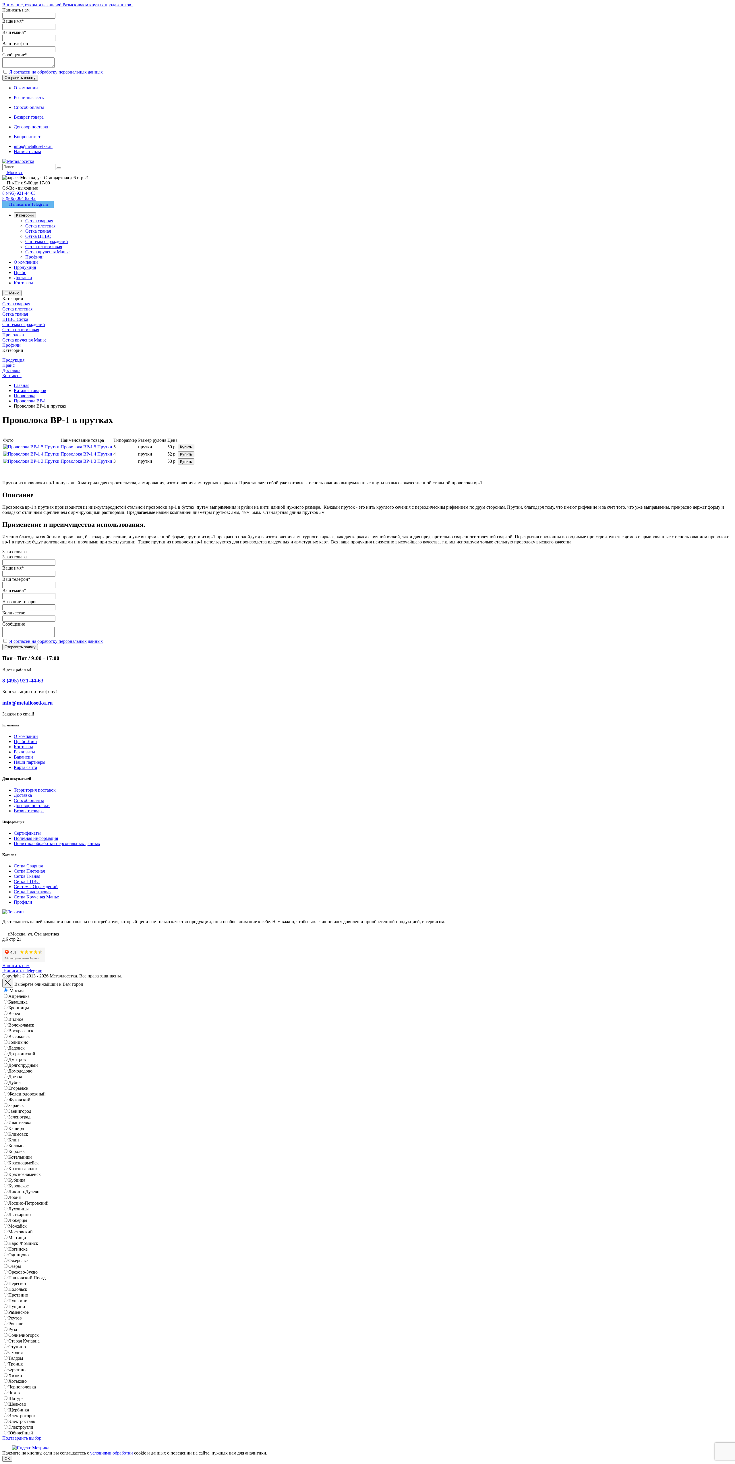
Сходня (15, 1352)
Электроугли (20, 1427)
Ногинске (18, 1249)
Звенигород (19, 1111)
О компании (26, 736)
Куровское (18, 1185)
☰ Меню (12, 293)
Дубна (14, 1082)
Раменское (18, 1312)
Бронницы (18, 1007)
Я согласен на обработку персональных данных (56, 72)
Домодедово (20, 1070)
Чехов (14, 1392)
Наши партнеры (29, 762)
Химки (15, 1375)
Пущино (16, 1306)
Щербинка (18, 1409)
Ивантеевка (19, 1122)
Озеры (14, 1266)
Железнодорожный (27, 1093)
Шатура (16, 1398)
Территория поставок (35, 790)
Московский (20, 1231)
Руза (12, 1329)
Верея (14, 1013)
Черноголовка (22, 1386)
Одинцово (18, 1254)
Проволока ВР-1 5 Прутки (86, 446)
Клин (13, 1139)
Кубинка (16, 1180)
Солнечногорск (23, 1335)
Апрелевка (19, 996)
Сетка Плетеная (29, 871)
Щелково (17, 1404)
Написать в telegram (22, 970)
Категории (25, 215)
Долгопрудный (23, 1065)
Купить (186, 447)
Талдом (15, 1358)
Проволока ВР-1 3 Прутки (86, 461)
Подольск (17, 1289)
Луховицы (18, 1208)
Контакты (23, 746)
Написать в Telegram (28, 204)
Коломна (17, 1145)
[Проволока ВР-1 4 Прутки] (31, 454)
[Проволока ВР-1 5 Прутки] (31, 446)
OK (7, 1459)
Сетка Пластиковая (32, 891)
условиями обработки (111, 1453)
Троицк (15, 1363)
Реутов (15, 1318)
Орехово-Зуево (23, 1272)
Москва (16, 990)
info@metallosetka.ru (33, 146)
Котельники (20, 1157)
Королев (16, 1151)
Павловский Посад (27, 1277)
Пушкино (17, 1300)
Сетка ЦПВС (27, 881)
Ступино (17, 1346)
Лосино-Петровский (28, 1203)
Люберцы (17, 1220)
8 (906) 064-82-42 (19, 198)
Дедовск (16, 1048)
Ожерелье (18, 1260)
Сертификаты (27, 833)
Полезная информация (36, 838)
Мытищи (17, 1237)
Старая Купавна (24, 1340)
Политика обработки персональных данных (57, 843)
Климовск (18, 1134)
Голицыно (18, 1042)
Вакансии (23, 757)
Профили (23, 902)
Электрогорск (22, 1415)
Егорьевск (18, 1088)
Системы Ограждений (36, 886)
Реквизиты (24, 751)
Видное (15, 1019)
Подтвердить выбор (21, 1438)
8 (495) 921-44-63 (19, 193)
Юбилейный (20, 1432)
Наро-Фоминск (23, 1243)
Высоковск (19, 1036)
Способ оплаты (29, 800)
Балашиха (18, 1002)
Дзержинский (21, 1053)
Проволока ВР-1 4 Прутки (86, 454)
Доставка (23, 795)
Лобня (14, 1197)
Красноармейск (23, 1162)
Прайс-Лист (25, 741)
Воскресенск (20, 1030)
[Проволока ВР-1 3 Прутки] (31, 461)
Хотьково (17, 1381)
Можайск (17, 1226)
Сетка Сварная (28, 865)
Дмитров (17, 1059)
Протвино (18, 1295)
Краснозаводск (23, 1168)
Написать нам (27, 151)
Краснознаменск (24, 1174)
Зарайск (16, 1105)
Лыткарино (19, 1214)
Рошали (16, 1323)
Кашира (16, 1128)
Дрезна (15, 1076)
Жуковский (19, 1099)
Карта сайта (25, 767)
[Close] (7, 983)
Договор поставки (32, 805)
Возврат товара (29, 810)
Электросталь (21, 1421)
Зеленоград (19, 1116)
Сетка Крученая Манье (36, 896)
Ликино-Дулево (23, 1191)
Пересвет (17, 1283)
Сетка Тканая (27, 876)
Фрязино (17, 1369)
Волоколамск (21, 1025)
